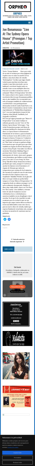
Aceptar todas (17, 453)
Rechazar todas (17, 462)
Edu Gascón (15, 69)
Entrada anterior (19, 239)
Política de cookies (13, 447)
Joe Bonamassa (15, 48)
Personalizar (17, 457)
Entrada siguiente (16, 242)
